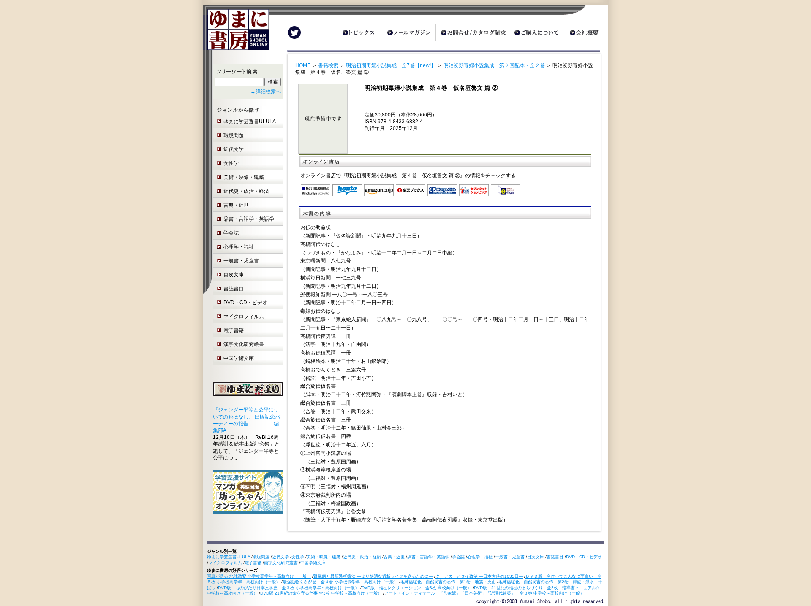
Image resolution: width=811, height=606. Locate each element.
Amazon (379, 190)
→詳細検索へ (265, 92)
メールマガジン (408, 32)
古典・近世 (236, 205)
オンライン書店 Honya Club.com (442, 190)
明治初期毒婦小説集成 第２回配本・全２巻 (494, 65)
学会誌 (231, 233)
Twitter (294, 32)
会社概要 (586, 32)
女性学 (231, 163)
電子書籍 (233, 330)
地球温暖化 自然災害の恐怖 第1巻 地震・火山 (448, 581)
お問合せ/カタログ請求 (472, 32)
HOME (302, 65)
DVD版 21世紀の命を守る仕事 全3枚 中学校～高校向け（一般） (321, 593)
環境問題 (233, 135)
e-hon (505, 190)
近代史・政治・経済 (246, 191)
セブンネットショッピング (474, 190)
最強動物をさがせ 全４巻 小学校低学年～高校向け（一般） (340, 581)
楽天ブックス (410, 190)
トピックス (360, 32)
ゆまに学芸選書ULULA (249, 121)
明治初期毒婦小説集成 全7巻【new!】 (391, 65)
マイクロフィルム (243, 316)
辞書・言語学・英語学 (248, 219)
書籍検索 (328, 65)
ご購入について (537, 32)
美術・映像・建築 (243, 177)
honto (347, 190)
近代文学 (233, 149)
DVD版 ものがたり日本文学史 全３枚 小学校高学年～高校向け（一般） (288, 587)
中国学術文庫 (241, 358)
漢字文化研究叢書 (243, 344)
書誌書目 (233, 289)
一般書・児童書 (241, 261)
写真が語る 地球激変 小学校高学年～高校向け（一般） (259, 576)
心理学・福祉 (238, 247)
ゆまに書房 (236, 32)
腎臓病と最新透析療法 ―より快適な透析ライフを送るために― (373, 576)
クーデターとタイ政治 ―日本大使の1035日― (479, 576)
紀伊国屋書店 (315, 190)
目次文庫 (233, 275)
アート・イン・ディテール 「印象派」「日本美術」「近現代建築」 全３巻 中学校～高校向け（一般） (484, 593)
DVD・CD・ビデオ (245, 303)
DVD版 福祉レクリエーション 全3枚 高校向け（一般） (416, 587)
